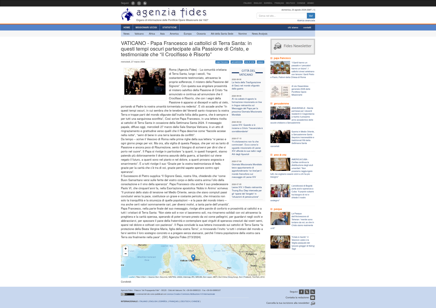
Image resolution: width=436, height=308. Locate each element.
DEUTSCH (290, 3)
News (126, 33)
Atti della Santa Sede (222, 33)
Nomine (242, 33)
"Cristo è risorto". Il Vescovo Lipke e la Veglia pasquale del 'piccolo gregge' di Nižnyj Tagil (303, 242)
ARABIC (310, 3)
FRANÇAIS (279, 3)
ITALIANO (247, 3)
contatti (307, 27)
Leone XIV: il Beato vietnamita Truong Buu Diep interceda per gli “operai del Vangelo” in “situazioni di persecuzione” (247, 192)
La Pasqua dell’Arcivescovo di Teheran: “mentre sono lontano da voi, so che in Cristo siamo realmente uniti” (292, 220)
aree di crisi (249, 62)
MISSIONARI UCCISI (146, 27)
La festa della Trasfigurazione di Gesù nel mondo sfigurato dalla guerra (246, 85)
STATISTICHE (169, 27)
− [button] (125, 254)
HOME (126, 27)
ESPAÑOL (268, 3)
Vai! (311, 15)
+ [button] (125, 249)
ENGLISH (258, 3)
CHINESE (301, 3)
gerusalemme (237, 62)
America (174, 33)
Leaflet (132, 276)
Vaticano (139, 33)
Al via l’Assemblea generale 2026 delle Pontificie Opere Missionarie (301, 90)
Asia (162, 33)
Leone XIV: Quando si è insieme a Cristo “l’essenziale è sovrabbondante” (247, 128)
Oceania (201, 33)
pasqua (260, 62)
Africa (152, 33)
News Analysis (259, 33)
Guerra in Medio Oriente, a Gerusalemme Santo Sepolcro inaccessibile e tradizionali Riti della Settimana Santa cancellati (292, 139)
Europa (188, 33)
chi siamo (293, 27)
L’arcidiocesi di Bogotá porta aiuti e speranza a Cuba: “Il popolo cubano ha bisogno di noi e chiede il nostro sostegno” (292, 193)
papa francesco (222, 62)
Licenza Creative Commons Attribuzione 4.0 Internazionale (191, 294)
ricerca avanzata (306, 20)
